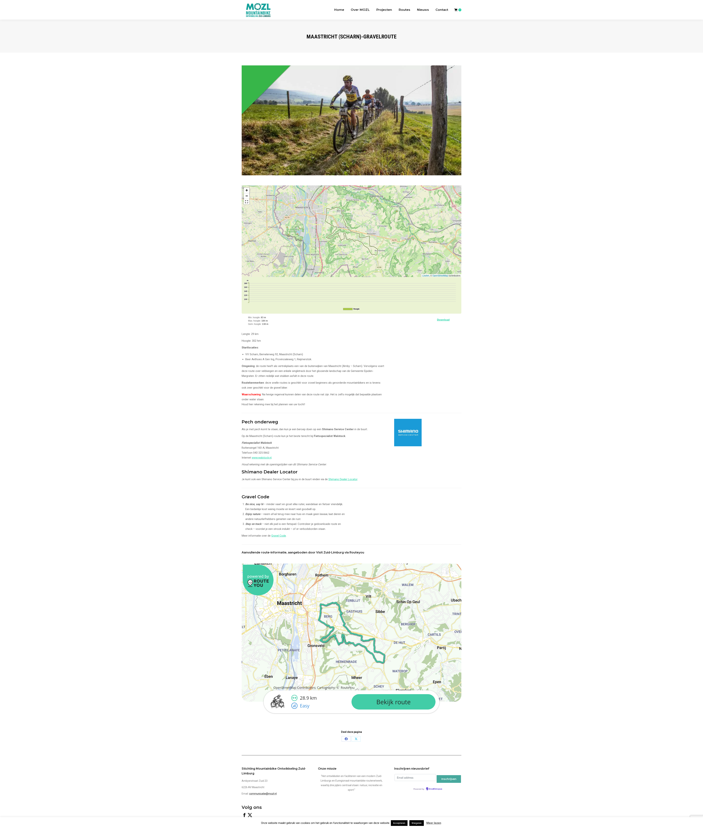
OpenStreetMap (440, 275)
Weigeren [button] (417, 823)
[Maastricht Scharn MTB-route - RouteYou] (351, 716)
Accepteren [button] (399, 823)
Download (443, 319)
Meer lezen (433, 823)
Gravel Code (278, 535)
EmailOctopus (435, 789)
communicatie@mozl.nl (263, 793)
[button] (246, 190)
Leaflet (425, 275)
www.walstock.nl (261, 457)
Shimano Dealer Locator (342, 479)
